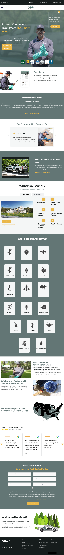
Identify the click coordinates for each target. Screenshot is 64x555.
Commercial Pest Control (27, 545)
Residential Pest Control (27, 543)
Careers (24, 546)
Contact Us (24, 548)
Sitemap (24, 540)
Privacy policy (28, 552)
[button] (2, 7)
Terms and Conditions (42, 499)
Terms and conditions (41, 552)
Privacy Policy (25, 499)
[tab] (25, 194)
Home (23, 542)
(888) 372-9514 (54, 542)
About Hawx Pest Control (42, 172)
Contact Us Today (32, 113)
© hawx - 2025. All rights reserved (9, 552)
